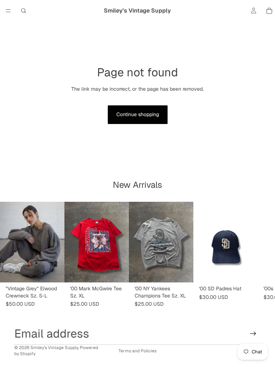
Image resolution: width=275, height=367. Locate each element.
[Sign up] (253, 333)
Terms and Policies (137, 351)
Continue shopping (137, 114)
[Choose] (53, 271)
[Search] (24, 11)
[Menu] (8, 11)
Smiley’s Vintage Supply (54, 348)
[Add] (117, 271)
